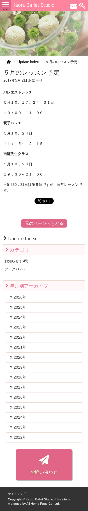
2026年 (19, 297)
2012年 (19, 437)
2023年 (19, 327)
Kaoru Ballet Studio (33, 5)
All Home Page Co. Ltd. (43, 503)
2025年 (19, 307)
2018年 (19, 377)
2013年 (19, 427)
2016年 (19, 397)
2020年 (19, 357)
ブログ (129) (15, 269)
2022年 (19, 337)
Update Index (21, 238)
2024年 (19, 317)
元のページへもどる (44, 223)
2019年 (19, 367)
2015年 (19, 407)
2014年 (19, 417)
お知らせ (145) (16, 261)
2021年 (19, 347)
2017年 (19, 387)
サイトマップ (16, 493)
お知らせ (35, 80)
